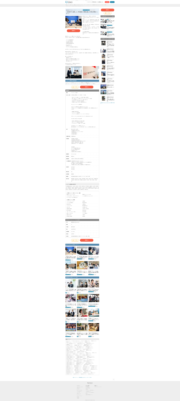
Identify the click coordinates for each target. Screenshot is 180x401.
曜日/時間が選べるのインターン (88, 344)
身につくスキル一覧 (79, 390)
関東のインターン (93, 372)
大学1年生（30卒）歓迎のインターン (71, 351)
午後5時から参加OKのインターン (70, 363)
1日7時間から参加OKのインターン (70, 357)
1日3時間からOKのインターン (78, 345)
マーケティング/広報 (86, 10)
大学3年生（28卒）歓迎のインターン (71, 352)
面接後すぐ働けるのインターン (70, 349)
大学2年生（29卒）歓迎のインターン (82, 351)
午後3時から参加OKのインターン (70, 362)
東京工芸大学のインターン (69, 370)
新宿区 (94, 10)
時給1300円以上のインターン (70, 371)
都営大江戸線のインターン (78, 369)
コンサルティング (79, 10)
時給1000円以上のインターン (81, 343)
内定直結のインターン (69, 350)
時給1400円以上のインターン (79, 371)
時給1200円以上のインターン (90, 343)
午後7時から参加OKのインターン (70, 364)
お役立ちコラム (79, 393)
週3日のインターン (76, 350)
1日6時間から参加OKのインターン (81, 356)
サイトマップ (78, 394)
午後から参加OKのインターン (70, 358)
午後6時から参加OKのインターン (89, 363)
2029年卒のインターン (78, 358)
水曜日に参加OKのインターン (93, 365)
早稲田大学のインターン (86, 372)
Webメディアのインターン (80, 352)
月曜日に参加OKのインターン (88, 364)
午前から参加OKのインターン (91, 357)
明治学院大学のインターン (69, 369)
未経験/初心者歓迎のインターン (88, 345)
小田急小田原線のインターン (87, 370)
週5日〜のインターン (89, 350)
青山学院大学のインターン (89, 362)
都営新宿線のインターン (86, 369)
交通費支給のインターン (69, 344)
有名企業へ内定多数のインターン (87, 349)
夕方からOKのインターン (69, 345)
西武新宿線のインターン (86, 358)
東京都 (91, 10)
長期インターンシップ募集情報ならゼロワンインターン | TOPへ (82, 377)
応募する (73, 30)
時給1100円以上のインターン (78, 370)
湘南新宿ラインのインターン (90, 356)
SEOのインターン (94, 352)
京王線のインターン (85, 365)
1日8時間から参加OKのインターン (81, 357)
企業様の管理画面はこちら (89, 394)
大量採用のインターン (78, 349)
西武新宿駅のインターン (78, 372)
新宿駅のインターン (88, 352)
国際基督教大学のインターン (80, 363)
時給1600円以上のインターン (70, 372)
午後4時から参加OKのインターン (80, 362)
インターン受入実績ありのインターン (71, 343)
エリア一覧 (78, 392)
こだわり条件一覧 (79, 391)
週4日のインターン (82, 350)
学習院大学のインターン (69, 365)
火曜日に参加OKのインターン (78, 365)
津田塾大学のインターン (79, 364)
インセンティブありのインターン (78, 344)
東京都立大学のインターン (94, 369)
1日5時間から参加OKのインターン (70, 356)
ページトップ (114, 379)
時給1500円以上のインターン (88, 371)
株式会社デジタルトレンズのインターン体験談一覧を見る (108, 103)
